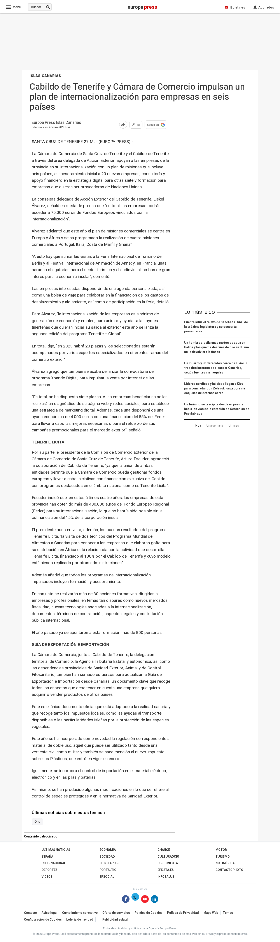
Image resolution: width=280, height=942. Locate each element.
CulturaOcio (168, 856)
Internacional (54, 863)
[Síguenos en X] (135, 900)
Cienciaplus (109, 863)
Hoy (198, 425)
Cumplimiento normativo (80, 913)
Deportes (50, 870)
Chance (164, 850)
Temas (228, 913)
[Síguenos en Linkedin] (154, 900)
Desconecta (168, 863)
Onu (37, 822)
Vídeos (47, 876)
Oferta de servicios (116, 913)
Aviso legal (50, 913)
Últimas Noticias (56, 850)
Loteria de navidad (79, 919)
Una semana (214, 425)
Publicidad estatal (115, 919)
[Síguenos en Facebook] (125, 900)
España (47, 856)
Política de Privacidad (183, 913)
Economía (108, 850)
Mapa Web (210, 913)
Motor (221, 850)
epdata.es (166, 870)
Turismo (222, 856)
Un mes (234, 425)
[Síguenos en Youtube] (144, 900)
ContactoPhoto (229, 870)
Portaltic (108, 870)
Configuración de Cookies (43, 919)
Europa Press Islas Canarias (56, 122)
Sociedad (107, 856)
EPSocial (107, 876)
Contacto (30, 913)
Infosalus (166, 876)
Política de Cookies (149, 913)
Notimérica (224, 863)
